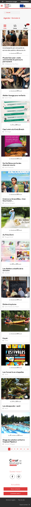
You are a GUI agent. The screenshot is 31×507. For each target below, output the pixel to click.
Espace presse (24, 505)
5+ (17, 449)
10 (21, 449)
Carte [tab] (15, 28)
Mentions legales (10, 500)
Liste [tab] (4, 28)
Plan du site (21, 500)
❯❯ (28, 449)
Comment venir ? (15, 493)
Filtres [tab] (26, 28)
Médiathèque (25, 1)
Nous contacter (15, 489)
